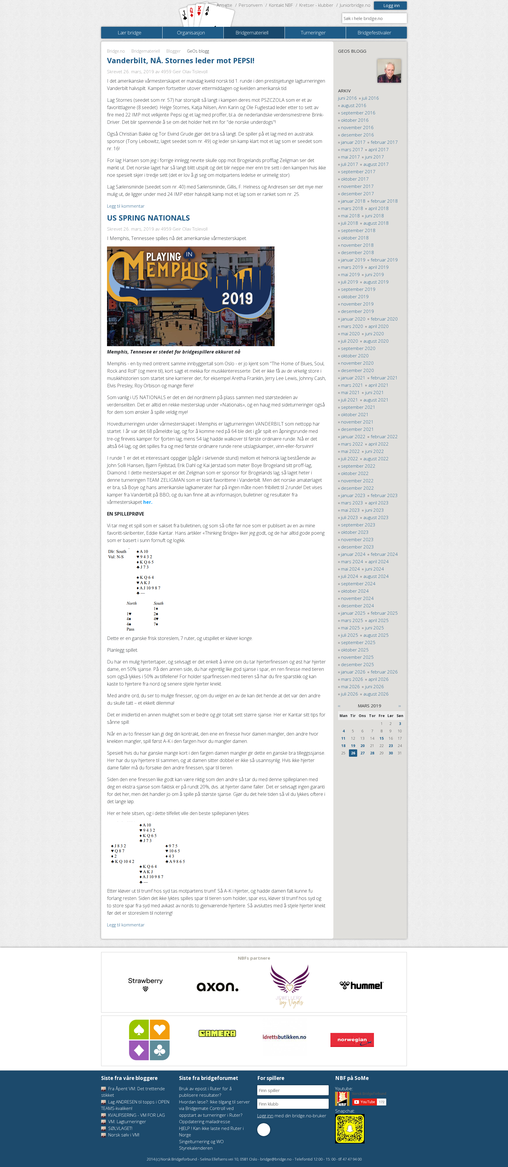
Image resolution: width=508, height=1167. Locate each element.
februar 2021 (384, 378)
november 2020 (357, 363)
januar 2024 (353, 554)
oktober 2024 (355, 591)
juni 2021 (374, 392)
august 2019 (376, 282)
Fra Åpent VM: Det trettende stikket (133, 1092)
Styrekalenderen (196, 1148)
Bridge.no (116, 51)
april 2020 (378, 326)
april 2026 (378, 679)
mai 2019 (350, 274)
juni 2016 (347, 98)
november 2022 (357, 481)
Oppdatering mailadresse (204, 1121)
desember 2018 (357, 252)
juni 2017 (374, 157)
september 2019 (358, 289)
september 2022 (358, 466)
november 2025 (357, 657)
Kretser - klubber (316, 5)
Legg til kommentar (126, 206)
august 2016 (353, 105)
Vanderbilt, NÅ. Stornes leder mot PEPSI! (180, 60)
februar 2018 (384, 201)
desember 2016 (357, 135)
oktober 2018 (355, 238)
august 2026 (376, 694)
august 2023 (376, 517)
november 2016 (357, 127)
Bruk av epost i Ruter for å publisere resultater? (205, 1092)
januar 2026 (353, 672)
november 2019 (357, 304)
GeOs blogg (352, 51)
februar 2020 (384, 319)
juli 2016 (370, 98)
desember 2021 (357, 429)
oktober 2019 (355, 296)
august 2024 (376, 576)
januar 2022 (353, 436)
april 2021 (378, 385)
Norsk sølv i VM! (123, 1135)
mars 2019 (352, 267)
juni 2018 (374, 216)
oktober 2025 (355, 650)
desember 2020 (357, 370)
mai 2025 (350, 628)
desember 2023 (357, 547)
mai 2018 (350, 216)
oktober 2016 (355, 120)
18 (343, 745)
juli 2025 (349, 635)
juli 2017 (349, 164)
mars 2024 (352, 561)
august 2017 (376, 164)
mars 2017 (352, 149)
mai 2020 (350, 333)
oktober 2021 (355, 414)
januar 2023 (353, 495)
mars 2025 (352, 620)
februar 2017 (384, 142)
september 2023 (358, 525)
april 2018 (378, 208)
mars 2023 (352, 503)
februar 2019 (384, 260)
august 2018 (376, 223)
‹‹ (339, 705)
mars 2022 (352, 444)
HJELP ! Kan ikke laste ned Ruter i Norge (211, 1131)
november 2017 (357, 186)
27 (362, 753)
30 (391, 753)
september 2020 (358, 348)
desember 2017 (357, 193)
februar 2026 (384, 672)
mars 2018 (352, 208)
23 (391, 745)
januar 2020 (353, 319)
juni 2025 (374, 628)
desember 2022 (357, 488)
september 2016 (358, 113)
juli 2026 (349, 694)
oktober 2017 (355, 179)
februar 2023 (384, 495)
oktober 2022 (355, 473)
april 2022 (378, 444)
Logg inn (391, 5)
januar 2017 (353, 142)
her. (148, 502)
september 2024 (358, 583)
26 (353, 753)
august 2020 (376, 341)
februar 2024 (384, 554)
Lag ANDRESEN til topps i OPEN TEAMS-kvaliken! (135, 1105)
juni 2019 (374, 274)
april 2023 (378, 503)
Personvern (251, 5)
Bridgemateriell (145, 51)
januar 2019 (353, 260)
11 (343, 738)
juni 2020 (374, 333)
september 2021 (358, 407)
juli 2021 (349, 400)
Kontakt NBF (281, 5)
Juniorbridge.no (355, 5)
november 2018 (357, 245)
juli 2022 (349, 458)
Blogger (173, 51)
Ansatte (224, 5)
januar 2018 (353, 201)
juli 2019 (349, 282)
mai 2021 (350, 392)
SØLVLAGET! (119, 1128)
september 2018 (358, 230)
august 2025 (376, 635)
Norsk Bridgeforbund (139, 13)
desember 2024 (357, 605)
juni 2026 (374, 686)
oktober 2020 (355, 356)
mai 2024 (350, 569)
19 (353, 745)
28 (372, 753)
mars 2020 (352, 326)
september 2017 (358, 171)
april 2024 (378, 561)
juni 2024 (374, 569)
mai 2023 (350, 510)
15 (382, 738)
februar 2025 (384, 613)
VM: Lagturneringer (126, 1121)
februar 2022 (384, 436)
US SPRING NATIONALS (148, 218)
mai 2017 (350, 157)
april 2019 (378, 267)
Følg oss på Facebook (263, 1129)
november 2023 (357, 539)
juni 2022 (374, 451)
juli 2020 (349, 341)
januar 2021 (353, 378)
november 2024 (357, 598)
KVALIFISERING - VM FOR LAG (136, 1115)
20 (362, 745)
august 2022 (376, 458)
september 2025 (358, 642)
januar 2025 (353, 613)
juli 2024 (349, 576)
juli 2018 (349, 223)
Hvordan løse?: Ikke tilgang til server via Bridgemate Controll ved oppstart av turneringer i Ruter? (214, 1108)
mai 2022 (350, 451)
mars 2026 (352, 679)
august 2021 (376, 400)
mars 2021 (352, 385)
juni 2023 (374, 510)
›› (400, 705)
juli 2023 (349, 517)
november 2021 (357, 422)
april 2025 (378, 620)
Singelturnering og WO (201, 1141)
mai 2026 (350, 686)
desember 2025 (357, 664)
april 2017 (378, 149)
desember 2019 (357, 311)
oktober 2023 (355, 532)
